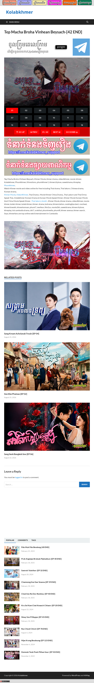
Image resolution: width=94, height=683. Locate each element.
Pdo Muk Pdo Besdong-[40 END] (35, 547)
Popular (10, 540)
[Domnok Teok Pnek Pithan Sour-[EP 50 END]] (11, 652)
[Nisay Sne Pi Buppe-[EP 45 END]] (11, 617)
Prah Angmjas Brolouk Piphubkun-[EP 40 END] (41, 559)
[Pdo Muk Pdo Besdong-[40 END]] (11, 547)
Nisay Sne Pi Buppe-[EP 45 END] (35, 617)
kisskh (44, 201)
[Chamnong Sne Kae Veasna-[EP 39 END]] (11, 582)
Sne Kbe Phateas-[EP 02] (15, 394)
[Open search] (87, 22)
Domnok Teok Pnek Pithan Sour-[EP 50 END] (40, 652)
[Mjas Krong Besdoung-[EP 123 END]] (11, 640)
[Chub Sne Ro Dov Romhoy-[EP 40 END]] (11, 594)
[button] (47, 81)
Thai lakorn (36, 201)
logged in (19, 477)
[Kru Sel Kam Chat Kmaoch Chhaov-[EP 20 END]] (11, 605)
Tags (33, 540)
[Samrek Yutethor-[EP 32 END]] (11, 570)
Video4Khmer (22, 194)
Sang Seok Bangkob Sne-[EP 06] (18, 454)
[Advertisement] (24, 512)
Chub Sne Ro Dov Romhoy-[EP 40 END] (38, 594)
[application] (47, 82)
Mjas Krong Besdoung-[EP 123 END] (37, 640)
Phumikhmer (9, 185)
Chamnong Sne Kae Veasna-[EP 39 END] (38, 582)
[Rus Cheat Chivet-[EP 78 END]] (11, 629)
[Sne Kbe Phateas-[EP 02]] (47, 367)
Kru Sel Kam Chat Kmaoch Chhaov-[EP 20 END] (41, 605)
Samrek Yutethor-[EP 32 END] (34, 570)
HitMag (86, 675)
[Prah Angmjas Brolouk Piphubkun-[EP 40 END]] (11, 559)
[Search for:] (47, 484)
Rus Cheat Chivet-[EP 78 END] (34, 629)
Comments (23, 540)
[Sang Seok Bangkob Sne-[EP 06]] (47, 427)
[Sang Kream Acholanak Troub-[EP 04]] (47, 307)
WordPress (76, 675)
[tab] (10, 540)
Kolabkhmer (19, 12)
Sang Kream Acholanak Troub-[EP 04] (21, 333)
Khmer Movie (10, 194)
